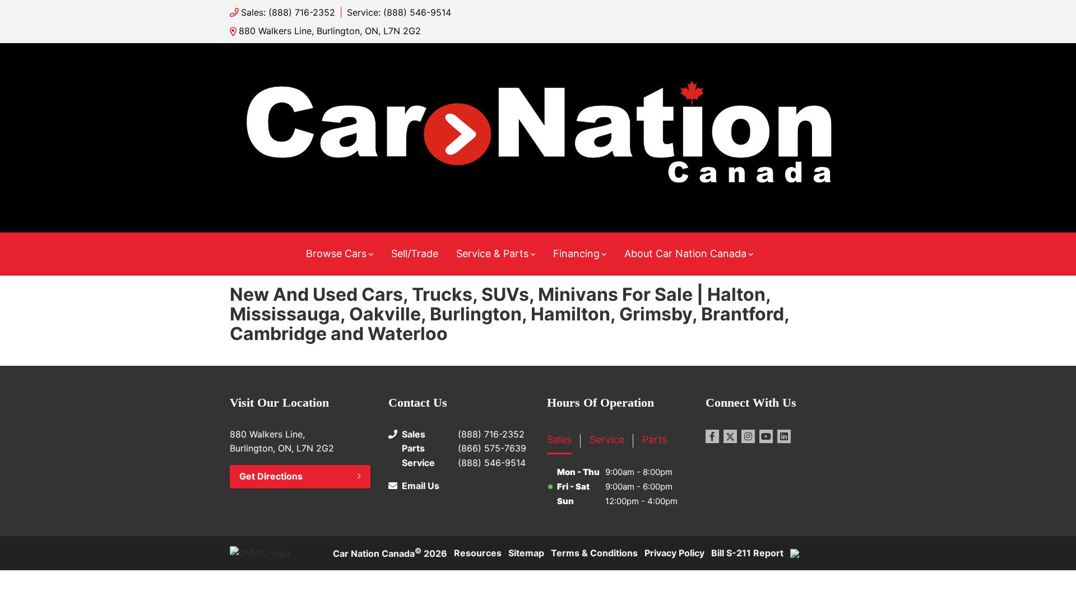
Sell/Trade (414, 253)
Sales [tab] (559, 439)
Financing (576, 253)
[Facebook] (712, 436)
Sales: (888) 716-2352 (288, 12)
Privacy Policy (674, 553)
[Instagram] (748, 436)
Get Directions (271, 476)
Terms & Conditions (594, 553)
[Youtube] (766, 436)
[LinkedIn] (784, 436)
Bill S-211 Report (747, 553)
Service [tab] (607, 439)
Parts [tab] (654, 439)
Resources (478, 553)
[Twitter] (730, 436)
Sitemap (526, 553)
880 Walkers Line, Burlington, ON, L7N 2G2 (330, 30)
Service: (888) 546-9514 (399, 12)
